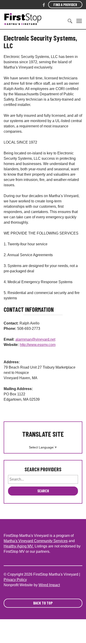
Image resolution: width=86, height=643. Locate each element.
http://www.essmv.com (37, 345)
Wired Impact (49, 585)
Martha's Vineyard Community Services (36, 541)
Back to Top (43, 603)
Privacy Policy (15, 580)
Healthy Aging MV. (19, 546)
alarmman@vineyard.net (35, 339)
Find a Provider (65, 4)
